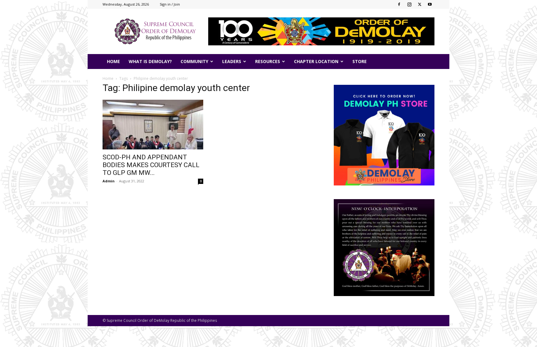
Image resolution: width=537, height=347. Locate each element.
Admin (109, 181)
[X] (419, 4)
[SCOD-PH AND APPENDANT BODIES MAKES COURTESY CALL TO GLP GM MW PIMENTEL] (153, 124)
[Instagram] (409, 4)
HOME (113, 61)
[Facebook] (399, 4)
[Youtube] (429, 4)
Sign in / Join (170, 4)
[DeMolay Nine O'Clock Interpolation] (384, 247)
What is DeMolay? (150, 61)
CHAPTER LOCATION (316, 61)
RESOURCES (267, 61)
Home (108, 78)
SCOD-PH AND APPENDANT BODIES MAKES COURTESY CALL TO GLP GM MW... (151, 164)
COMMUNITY (194, 61)
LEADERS (231, 61)
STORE (359, 61)
